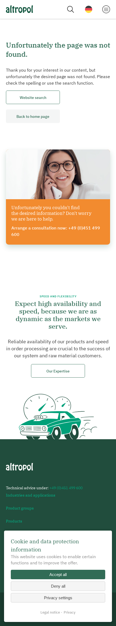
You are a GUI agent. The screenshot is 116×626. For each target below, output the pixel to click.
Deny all (58, 586)
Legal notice (50, 612)
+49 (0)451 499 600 (66, 487)
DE (88, 9)
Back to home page (32, 116)
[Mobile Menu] (106, 9)
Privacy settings (58, 597)
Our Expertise (58, 371)
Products (14, 521)
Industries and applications (30, 495)
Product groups (20, 508)
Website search (33, 97)
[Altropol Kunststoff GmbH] (19, 9)
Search (70, 9)
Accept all (58, 574)
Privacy (70, 612)
